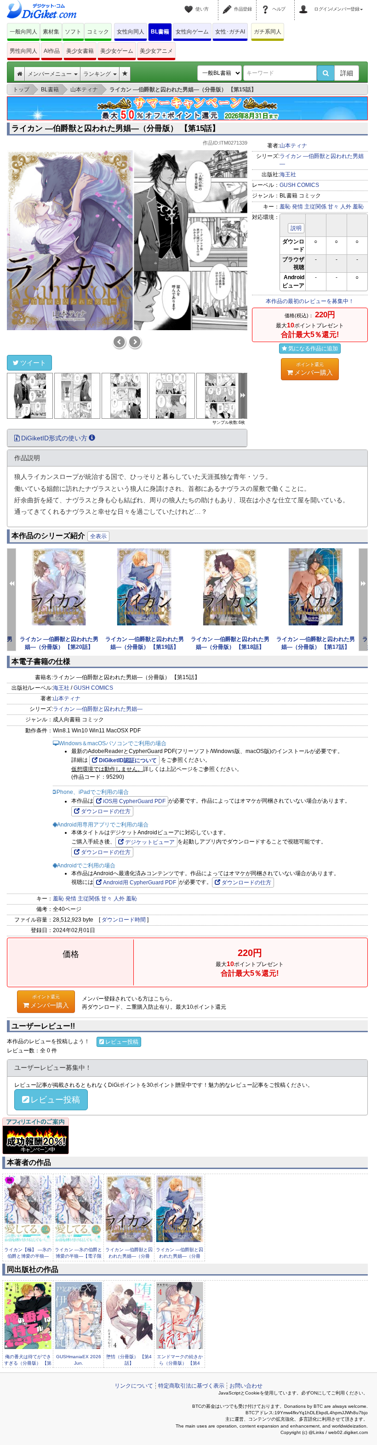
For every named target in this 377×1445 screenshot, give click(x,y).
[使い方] (190, 3)
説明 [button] (296, 228)
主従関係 (315, 206)
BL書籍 (160, 31)
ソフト (73, 31)
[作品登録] (228, 3)
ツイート (33, 362)
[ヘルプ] (267, 3)
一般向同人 (23, 31)
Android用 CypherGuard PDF (139, 882)
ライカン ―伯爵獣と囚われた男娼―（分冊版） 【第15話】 (115, 128)
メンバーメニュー (50, 74)
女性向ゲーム (192, 31)
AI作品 (52, 51)
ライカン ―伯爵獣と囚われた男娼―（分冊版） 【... (129, 1256)
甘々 (333, 206)
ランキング (97, 74)
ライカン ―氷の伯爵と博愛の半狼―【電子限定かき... (78, 1256)
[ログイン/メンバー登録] (305, 3)
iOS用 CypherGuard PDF (134, 801)
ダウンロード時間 (124, 919)
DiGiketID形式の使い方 (54, 438)
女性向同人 (130, 31)
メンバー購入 (313, 369)
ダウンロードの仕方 (106, 811)
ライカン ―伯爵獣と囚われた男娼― (98, 709)
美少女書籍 (80, 51)
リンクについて (133, 1386)
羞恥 (285, 206)
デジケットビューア (150, 842)
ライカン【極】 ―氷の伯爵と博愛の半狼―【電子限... (27, 1256)
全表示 (98, 536)
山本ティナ (293, 145)
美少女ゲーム (116, 51)
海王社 (288, 174)
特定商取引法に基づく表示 (191, 1386)
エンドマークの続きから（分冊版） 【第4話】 (180, 1363)
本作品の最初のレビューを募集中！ (310, 301)
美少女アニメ (156, 51)
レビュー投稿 (121, 1042)
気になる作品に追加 (313, 348)
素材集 (51, 31)
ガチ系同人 (267, 31)
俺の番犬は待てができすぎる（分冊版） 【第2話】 (27, 1363)
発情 (297, 206)
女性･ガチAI (230, 31)
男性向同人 (23, 51)
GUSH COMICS (299, 185)
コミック (98, 31)
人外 (345, 206)
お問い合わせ (246, 1386)
